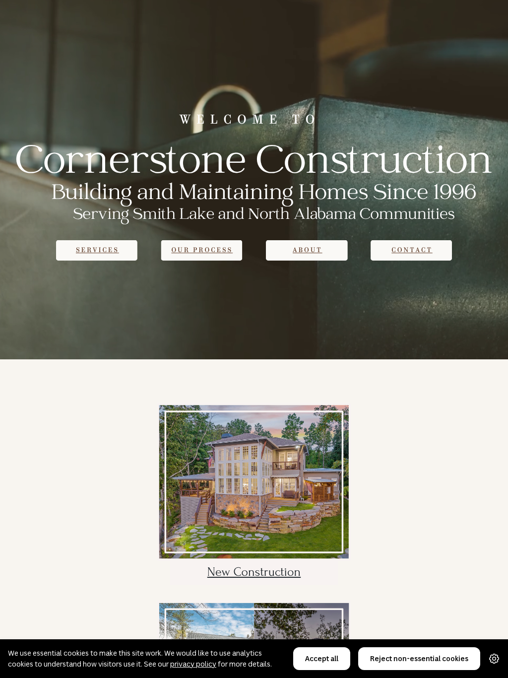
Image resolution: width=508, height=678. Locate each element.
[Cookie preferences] (494, 659)
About (307, 250)
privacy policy (193, 664)
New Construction (254, 572)
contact (411, 250)
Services (97, 250)
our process (202, 250)
